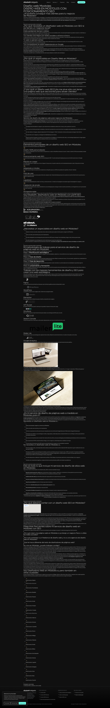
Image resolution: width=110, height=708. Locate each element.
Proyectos (62, 2)
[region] (15, 699)
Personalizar (7, 703)
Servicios (55, 2)
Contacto (73, 2)
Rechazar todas (14, 703)
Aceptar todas (22, 703)
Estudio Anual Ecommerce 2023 (35, 104)
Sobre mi (48, 2)
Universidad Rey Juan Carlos (79, 519)
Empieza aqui (81, 2)
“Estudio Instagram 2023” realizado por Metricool (38, 72)
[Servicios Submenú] (57, 2)
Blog (68, 2)
